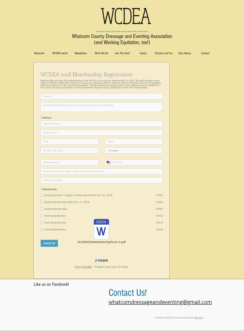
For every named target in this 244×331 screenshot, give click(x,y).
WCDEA (126, 15)
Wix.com (199, 317)
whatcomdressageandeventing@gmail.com (160, 302)
